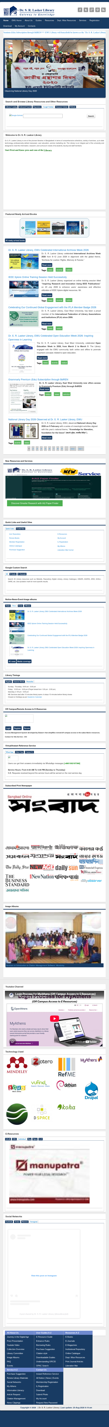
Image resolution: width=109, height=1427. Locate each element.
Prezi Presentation (15, 1345)
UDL (14, 1143)
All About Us (13, 1337)
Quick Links (10, 529)
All (7, 574)
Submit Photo (42, 1399)
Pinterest (25, 1226)
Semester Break (19, 682)
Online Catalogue (15, 546)
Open (35, 1143)
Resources (49, 20)
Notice (8, 606)
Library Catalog (11, 107)
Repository (37, 107)
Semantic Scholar (62, 107)
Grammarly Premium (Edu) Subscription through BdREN (38, 379)
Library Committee (15, 1357)
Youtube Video (13, 1349)
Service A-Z (12, 1374)
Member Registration (16, 542)
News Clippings (13, 1407)
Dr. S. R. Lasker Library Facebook (80, 10)
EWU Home (17, 20)
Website (72, 107)
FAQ (9, 1366)
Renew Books (14, 538)
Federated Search (25, 107)
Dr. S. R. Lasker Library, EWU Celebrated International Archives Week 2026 (48, 250)
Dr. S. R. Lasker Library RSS (103, 10)
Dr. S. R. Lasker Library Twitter (86, 10)
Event (20, 606)
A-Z (40, 1143)
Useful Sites (21, 529)
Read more (47, 265)
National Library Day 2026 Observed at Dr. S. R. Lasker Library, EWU (45, 419)
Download (7, 26)
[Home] (29, 15)
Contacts (31, 26)
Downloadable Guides (45, 1362)
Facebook (9, 1226)
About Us (28, 20)
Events (10, 1370)
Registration (94, 20)
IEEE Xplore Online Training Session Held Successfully (37, 277)
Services (82, 20)
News (14, 606)
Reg (29, 1143)
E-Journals (22, 574)
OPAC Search (42, 1370)
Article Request (13, 1399)
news (50, 269)
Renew (27, 728)
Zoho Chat (19, 752)
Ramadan (30, 682)
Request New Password (46, 1407)
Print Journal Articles (74, 1366)
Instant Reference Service (47, 1378)
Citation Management (16, 1403)
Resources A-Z (72, 1337)
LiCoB (8, 1143)
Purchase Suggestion (17, 550)
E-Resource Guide (44, 1341)
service (66, 394)
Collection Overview (15, 1353)
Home (6, 20)
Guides (39, 20)
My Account (20, 26)
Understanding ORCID (46, 1366)
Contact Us (29, 752)
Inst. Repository (14, 534)
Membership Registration (47, 1386)
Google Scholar (48, 107)
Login (8, 728)
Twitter (17, 1226)
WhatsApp (9, 752)
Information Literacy (15, 1394)
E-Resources (62, 534)
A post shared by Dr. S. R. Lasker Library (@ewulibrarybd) (44, 1318)
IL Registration (63, 542)
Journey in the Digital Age (18, 1341)
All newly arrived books (15, 240)
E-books (13, 574)
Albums (27, 606)
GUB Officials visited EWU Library (20, 969)
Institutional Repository (75, 1353)
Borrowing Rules (43, 1349)
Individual (22, 1143)
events (59, 269)
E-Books (69, 1341)
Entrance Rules (43, 1345)
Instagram (33, 1226)
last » (81, 448)
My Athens (61, 546)
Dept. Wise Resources (66, 20)
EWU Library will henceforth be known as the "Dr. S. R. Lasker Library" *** (45, 32)
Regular (8, 682)
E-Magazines (71, 1349)
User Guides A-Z (43, 1337)
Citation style (41, 1357)
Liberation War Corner (66, 550)
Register (17, 728)
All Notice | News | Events (47, 1382)
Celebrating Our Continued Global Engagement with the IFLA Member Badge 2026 (52, 307)
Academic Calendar (35, 697)
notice (69, 269)
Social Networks (14, 1386)
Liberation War (71, 1370)
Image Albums (13, 1362)
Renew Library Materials (17, 1382)
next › (73, 448)
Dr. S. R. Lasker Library (49, 1411)
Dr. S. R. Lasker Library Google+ (91, 10)
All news (12, 661)
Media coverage (24, 661)
